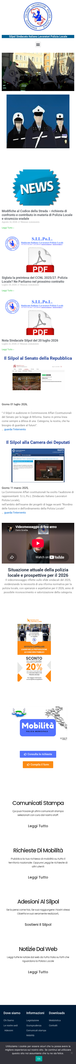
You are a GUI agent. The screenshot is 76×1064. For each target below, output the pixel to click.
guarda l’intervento (15, 429)
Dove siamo (12, 1013)
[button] (38, 44)
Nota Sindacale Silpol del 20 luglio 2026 (30, 340)
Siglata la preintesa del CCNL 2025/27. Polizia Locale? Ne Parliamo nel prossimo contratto (35, 279)
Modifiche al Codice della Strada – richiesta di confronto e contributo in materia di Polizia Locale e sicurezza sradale (37, 214)
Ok (38, 1058)
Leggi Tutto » (8, 228)
